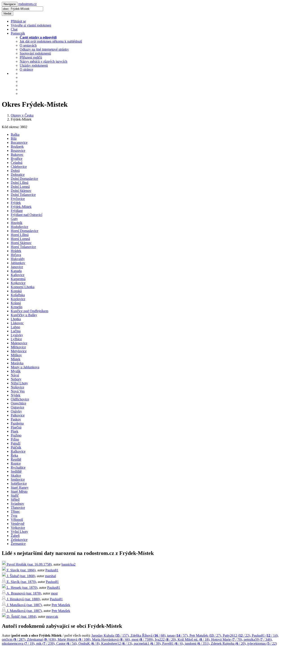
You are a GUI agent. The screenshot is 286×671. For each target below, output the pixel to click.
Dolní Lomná (20, 187)
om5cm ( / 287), (14, 639)
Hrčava (16, 255)
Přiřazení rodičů (31, 57)
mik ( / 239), (46, 643)
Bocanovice (19, 142)
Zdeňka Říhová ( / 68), (148, 635)
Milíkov (16, 355)
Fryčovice (18, 199)
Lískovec (17, 323)
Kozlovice (18, 299)
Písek (14, 431)
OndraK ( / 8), (89, 643)
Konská (16, 291)
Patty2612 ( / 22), (237, 635)
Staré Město (19, 491)
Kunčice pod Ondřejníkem (29, 311)
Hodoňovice (19, 227)
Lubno (15, 327)
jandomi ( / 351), (198, 643)
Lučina (16, 331)
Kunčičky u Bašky (24, 315)
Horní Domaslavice (24, 231)
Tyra (14, 515)
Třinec (15, 511)
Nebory (16, 379)
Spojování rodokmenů (35, 53)
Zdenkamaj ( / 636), (42, 639)
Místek (15, 359)
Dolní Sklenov (21, 191)
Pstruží (15, 443)
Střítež (15, 499)
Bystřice (16, 158)
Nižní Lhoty (19, 383)
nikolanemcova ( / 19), (19, 643)
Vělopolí (17, 519)
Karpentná (18, 279)
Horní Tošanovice (23, 247)
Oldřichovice (20, 399)
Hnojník (16, 223)
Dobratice (18, 174)
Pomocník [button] (18, 33)
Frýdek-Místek (21, 207)
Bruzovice (18, 150)
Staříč (15, 495)
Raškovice (18, 451)
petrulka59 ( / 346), (258, 639)
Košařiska (18, 295)
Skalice (16, 475)
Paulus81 (51, 570)
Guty (14, 219)
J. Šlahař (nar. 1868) (20, 576)
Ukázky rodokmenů (34, 65)
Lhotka (16, 319)
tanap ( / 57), (178, 635)
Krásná (16, 303)
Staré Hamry (20, 487)
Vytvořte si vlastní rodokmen (31, 25)
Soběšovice (19, 483)
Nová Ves (18, 391)
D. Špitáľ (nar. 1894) (21, 616)
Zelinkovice (19, 540)
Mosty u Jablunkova (25, 367)
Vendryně (17, 523)
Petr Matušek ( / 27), (206, 635)
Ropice (16, 463)
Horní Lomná (20, 239)
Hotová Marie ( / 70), (227, 639)
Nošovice (17, 387)
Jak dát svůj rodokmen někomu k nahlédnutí (51, 41)
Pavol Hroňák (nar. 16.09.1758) (29, 564)
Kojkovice (18, 283)
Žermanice (18, 544)
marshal (50, 576)
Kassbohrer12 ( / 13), (117, 643)
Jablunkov (18, 263)
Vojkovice (18, 527)
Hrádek (16, 251)
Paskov (16, 419)
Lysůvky (17, 335)
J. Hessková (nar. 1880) (23, 599)
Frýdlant (17, 211)
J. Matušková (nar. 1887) (24, 605)
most (54, 593)
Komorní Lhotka (22, 287)
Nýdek (15, 395)
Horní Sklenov (21, 243)
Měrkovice (18, 347)
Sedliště (16, 471)
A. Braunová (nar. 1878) (23, 593)
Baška (15, 134)
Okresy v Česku (22, 115)
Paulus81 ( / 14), (265, 635)
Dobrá (15, 170)
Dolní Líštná (19, 183)
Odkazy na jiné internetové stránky (44, 49)
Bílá (14, 138)
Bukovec (17, 154)
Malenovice (19, 343)
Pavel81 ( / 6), (173, 643)
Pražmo (16, 435)
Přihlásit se (18, 21)
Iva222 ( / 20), (166, 639)
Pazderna (17, 423)
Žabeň (15, 536)
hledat (7, 13)
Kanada (16, 271)
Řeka (14, 455)
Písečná (16, 427)
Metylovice (19, 351)
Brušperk (17, 146)
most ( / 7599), (143, 639)
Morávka (17, 363)
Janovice (17, 267)
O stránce (26, 69)
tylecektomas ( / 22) (262, 643)
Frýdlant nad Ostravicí (26, 215)
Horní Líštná (20, 235)
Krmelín (16, 307)
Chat (14, 29)
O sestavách (28, 45)
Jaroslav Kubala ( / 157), (110, 635)
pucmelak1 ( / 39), (148, 643)
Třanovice (18, 507)
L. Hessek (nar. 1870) (21, 587)
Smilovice (18, 479)
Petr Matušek (61, 605)
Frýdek (16, 203)
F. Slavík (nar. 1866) (21, 570)
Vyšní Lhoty (19, 532)
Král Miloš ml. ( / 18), (194, 639)
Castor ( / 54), (67, 643)
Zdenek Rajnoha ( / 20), (229, 643)
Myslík (16, 371)
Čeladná (16, 162)
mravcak (52, 616)
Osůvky (16, 411)
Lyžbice (16, 339)
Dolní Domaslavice (24, 179)
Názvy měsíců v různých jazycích (43, 61)
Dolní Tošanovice (23, 195)
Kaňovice (17, 275)
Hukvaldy (18, 259)
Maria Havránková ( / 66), (112, 639)
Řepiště (16, 459)
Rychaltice (18, 467)
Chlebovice (19, 166)
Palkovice (18, 415)
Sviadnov (17, 503)
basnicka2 (68, 564)
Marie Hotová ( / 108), (75, 639)
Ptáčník (16, 447)
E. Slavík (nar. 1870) (21, 582)
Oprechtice (18, 403)
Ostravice (17, 407)
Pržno (15, 439)
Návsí (15, 375)
